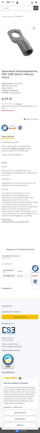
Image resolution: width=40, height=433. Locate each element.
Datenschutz (17, 407)
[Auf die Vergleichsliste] (33, 28)
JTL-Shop (23, 430)
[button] (32, 2)
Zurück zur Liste (8, 16)
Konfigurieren (20, 419)
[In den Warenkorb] (3, 23)
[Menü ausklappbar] (3, 1)
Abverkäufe (14, 90)
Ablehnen (20, 425)
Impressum (7, 407)
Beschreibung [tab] (8, 136)
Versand (19, 104)
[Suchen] (35, 8)
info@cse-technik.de (14, 346)
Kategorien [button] (7, 288)
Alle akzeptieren (20, 413)
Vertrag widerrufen (20, 317)
